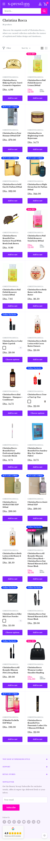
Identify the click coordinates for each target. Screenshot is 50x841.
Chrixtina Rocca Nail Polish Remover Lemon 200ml (37, 82)
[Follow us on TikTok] (29, 822)
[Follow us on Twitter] (9, 822)
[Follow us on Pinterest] (19, 822)
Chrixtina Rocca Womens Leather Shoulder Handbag (36, 670)
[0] (45, 4)
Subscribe (11, 807)
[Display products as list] (46, 48)
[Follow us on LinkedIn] (33, 822)
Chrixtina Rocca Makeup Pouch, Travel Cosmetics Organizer (12, 82)
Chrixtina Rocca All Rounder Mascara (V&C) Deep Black (11, 670)
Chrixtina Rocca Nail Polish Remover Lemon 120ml (12, 292)
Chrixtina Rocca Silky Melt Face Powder (12, 615)
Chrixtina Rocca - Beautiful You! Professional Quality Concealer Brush (11, 452)
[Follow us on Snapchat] (38, 822)
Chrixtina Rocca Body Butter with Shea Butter (37, 292)
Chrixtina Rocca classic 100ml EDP (37, 503)
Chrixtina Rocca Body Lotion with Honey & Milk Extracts (12, 556)
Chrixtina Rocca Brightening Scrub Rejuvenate (36, 135)
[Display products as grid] (42, 48)
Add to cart (12, 98)
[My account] (40, 4)
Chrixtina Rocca (10, 77)
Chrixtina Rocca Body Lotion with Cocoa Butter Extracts (37, 343)
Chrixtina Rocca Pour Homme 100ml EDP (12, 134)
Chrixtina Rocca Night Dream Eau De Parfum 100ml (37, 187)
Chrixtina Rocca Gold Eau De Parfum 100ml (12, 185)
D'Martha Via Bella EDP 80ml (11, 721)
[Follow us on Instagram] (14, 822)
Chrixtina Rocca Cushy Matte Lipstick (12, 342)
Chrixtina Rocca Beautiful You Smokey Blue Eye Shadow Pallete (37, 452)
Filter (9, 48)
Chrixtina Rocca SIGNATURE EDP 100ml (11, 504)
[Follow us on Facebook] (4, 822)
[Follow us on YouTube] (24, 822)
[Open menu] (4, 4)
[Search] (44, 11)
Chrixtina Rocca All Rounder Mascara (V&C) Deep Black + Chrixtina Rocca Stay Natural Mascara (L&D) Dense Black (37, 559)
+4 (20, 621)
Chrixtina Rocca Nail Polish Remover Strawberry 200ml (37, 238)
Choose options (12, 359)
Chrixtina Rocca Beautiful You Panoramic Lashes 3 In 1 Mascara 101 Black (37, 724)
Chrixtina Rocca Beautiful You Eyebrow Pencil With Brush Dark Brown (12, 239)
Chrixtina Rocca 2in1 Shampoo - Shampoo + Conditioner (12, 397)
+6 (20, 348)
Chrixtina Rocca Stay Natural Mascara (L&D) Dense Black (37, 616)
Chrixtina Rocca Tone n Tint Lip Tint (37, 395)
